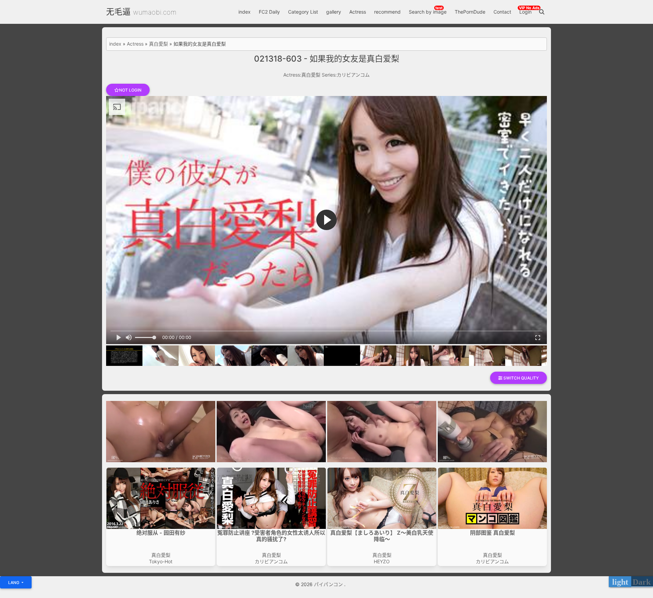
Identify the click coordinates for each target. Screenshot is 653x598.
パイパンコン (329, 584)
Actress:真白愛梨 (301, 75)
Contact (502, 12)
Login (525, 12)
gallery (333, 12)
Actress (357, 12)
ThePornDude (470, 12)
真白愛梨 (158, 44)
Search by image (428, 12)
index (244, 12)
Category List (303, 12)
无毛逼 (118, 12)
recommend (387, 12)
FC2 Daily (269, 12)
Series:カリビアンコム (346, 75)
